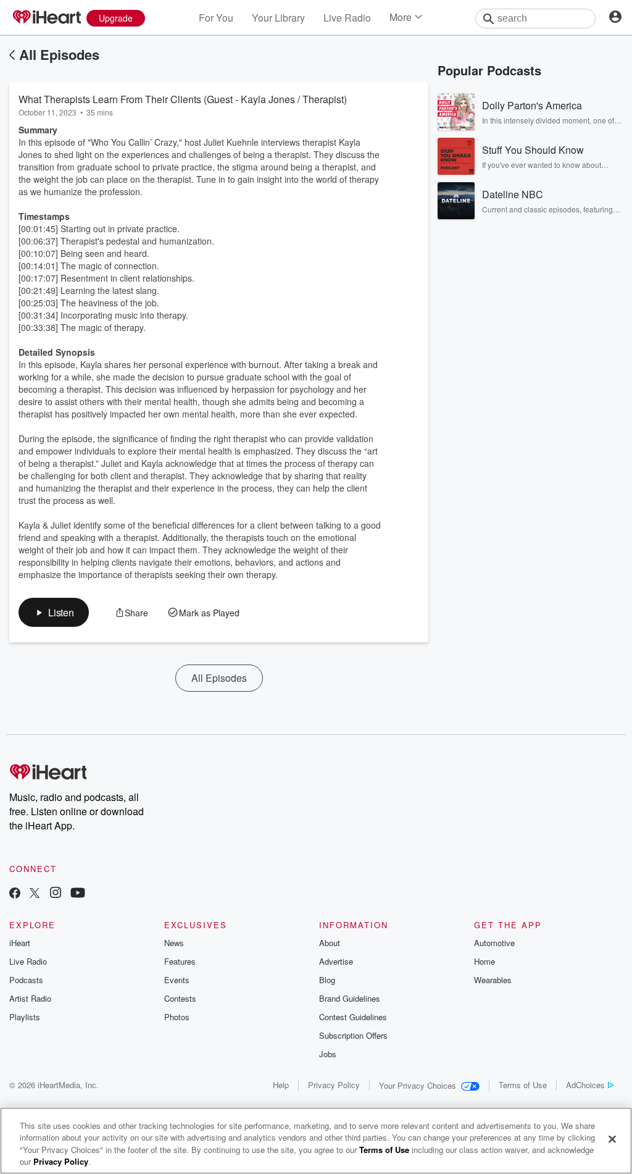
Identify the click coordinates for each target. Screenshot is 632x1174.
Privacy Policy (334, 1085)
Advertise (336, 961)
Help (281, 1085)
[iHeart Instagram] (55, 894)
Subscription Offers (353, 1035)
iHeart (19, 943)
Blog (327, 980)
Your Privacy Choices (417, 1085)
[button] (54, 612)
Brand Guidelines (349, 998)
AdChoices (585, 1085)
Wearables (493, 980)
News (174, 943)
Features (180, 961)
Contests (180, 998)
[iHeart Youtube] (77, 894)
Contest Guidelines (353, 1017)
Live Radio (347, 17)
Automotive (494, 943)
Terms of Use (523, 1085)
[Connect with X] (35, 894)
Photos (176, 1017)
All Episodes (59, 54)
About (329, 943)
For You (216, 17)
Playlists (24, 1017)
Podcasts (26, 980)
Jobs (327, 1054)
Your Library (278, 17)
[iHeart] (46, 18)
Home (484, 961)
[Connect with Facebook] (14, 894)
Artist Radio (30, 998)
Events (176, 980)
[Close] (612, 1138)
